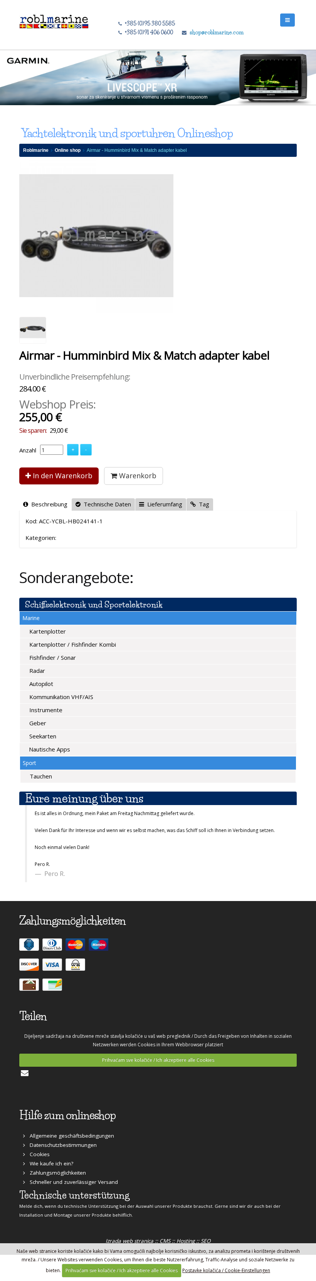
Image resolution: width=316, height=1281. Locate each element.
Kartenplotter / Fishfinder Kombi (72, 644)
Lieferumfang (163, 504)
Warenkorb (136, 475)
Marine (31, 618)
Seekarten (42, 736)
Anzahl (27, 450)
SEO (206, 1240)
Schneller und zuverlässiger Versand (71, 1181)
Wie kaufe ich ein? (49, 1163)
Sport (29, 763)
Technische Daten (106, 504)
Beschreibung (47, 504)
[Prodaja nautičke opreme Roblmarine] (54, 19)
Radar (36, 670)
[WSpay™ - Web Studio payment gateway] (76, 967)
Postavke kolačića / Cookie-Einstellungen (226, 1270)
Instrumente (45, 710)
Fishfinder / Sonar (52, 657)
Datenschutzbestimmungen (61, 1144)
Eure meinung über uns (84, 798)
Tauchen (40, 776)
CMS (165, 1240)
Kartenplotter (47, 631)
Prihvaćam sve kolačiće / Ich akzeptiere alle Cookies (158, 1060)
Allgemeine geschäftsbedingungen (69, 1135)
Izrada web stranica (129, 1240)
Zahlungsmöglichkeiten (55, 1172)
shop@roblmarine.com (217, 32)
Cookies (37, 1154)
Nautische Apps (48, 749)
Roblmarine (36, 150)
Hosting (185, 1240)
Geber (37, 723)
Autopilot (40, 684)
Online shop (68, 150)
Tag (202, 504)
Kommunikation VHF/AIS (60, 697)
